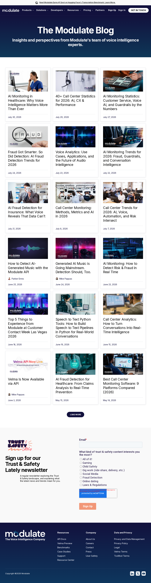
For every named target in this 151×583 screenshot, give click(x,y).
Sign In (121, 10)
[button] (28, 10)
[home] (10, 10)
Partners (100, 10)
